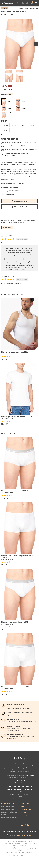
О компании (24, 815)
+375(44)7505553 (19, 780)
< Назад (5, 8)
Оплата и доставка (26, 809)
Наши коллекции (25, 803)
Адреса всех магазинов (19, 799)
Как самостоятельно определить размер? (12, 135)
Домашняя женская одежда (9, 817)
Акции (22, 806)
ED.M (10, 94)
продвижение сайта (20, 835)
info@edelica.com (19, 782)
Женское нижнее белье (7, 806)
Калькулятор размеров (27, 818)
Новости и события (26, 821)
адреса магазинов (10, 155)
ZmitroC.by (28, 835)
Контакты (23, 812)
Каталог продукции (7, 803)
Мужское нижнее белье (7, 809)
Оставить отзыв (7, 227)
